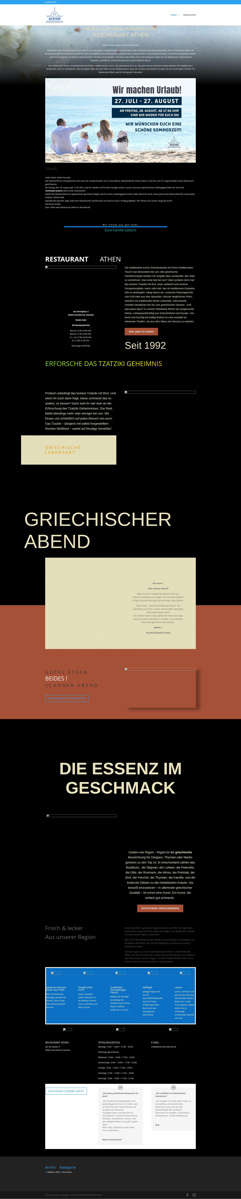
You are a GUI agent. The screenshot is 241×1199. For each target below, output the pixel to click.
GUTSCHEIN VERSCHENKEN (160, 908)
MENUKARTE (189, 15)
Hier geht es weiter (141, 331)
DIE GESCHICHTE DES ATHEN (67, 698)
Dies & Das (67, 1172)
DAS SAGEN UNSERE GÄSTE (66, 1091)
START (174, 15)
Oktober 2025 (53, 1172)
